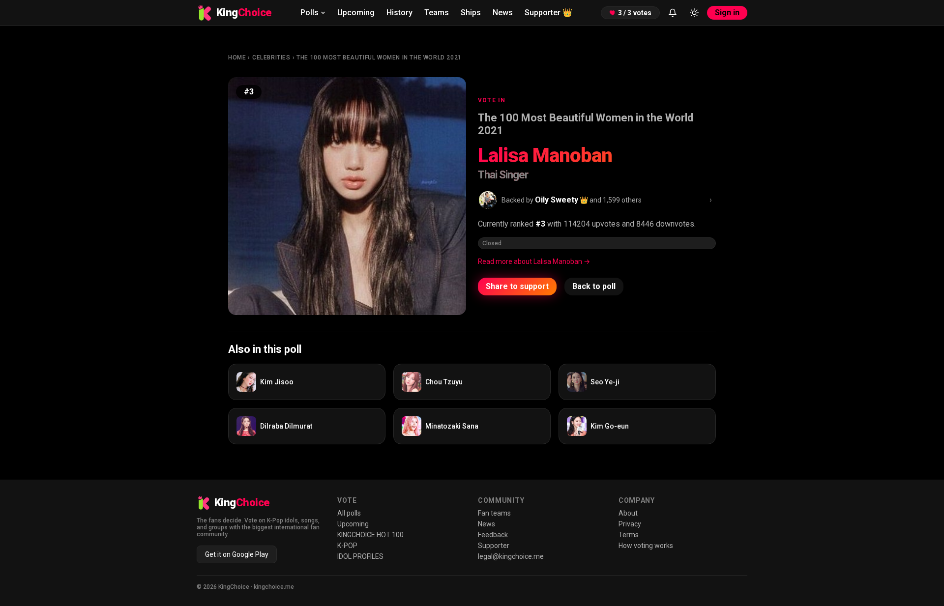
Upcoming (356, 12)
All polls (349, 513)
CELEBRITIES (271, 57)
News (503, 12)
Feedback (493, 535)
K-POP (347, 545)
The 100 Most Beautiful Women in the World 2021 (379, 57)
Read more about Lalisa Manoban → (534, 261)
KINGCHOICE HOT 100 (370, 535)
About (628, 513)
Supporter (548, 12)
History (399, 12)
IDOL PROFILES (360, 556)
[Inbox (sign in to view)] (672, 13)
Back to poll (594, 286)
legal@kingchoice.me (511, 556)
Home (237, 57)
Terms (629, 535)
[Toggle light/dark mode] (694, 13)
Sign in (727, 12)
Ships (471, 12)
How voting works (646, 545)
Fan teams (494, 513)
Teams (436, 12)
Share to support (517, 286)
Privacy (630, 524)
